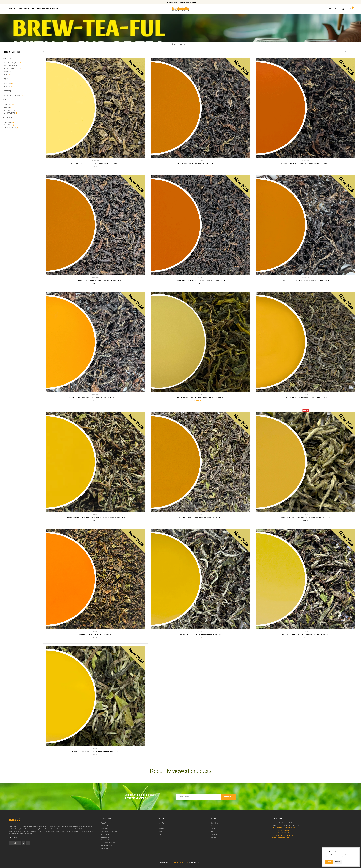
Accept (329, 861)
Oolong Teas (9, 71)
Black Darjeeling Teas (12, 63)
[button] (197, 400)
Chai (7, 74)
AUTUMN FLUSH (11, 128)
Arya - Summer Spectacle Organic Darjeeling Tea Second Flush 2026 (95, 397)
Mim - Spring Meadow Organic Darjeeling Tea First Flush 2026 (305, 634)
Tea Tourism (105, 834)
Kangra (213, 837)
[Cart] (351, 9)
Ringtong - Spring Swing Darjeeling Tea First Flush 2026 (200, 517)
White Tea (161, 826)
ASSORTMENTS (10, 113)
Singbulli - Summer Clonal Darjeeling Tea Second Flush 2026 (200, 163)
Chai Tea (161, 834)
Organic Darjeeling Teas (13, 95)
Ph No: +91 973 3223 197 (281, 832)
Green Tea (161, 828)
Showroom (104, 828)
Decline (337, 861)
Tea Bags (8, 107)
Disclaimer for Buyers (108, 843)
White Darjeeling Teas (12, 65)
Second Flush (10, 125)
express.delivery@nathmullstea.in (283, 835)
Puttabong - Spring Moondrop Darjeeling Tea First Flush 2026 (95, 751)
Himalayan (214, 834)
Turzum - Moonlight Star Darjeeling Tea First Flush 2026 (200, 634)
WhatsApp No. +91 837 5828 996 (284, 828)
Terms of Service (106, 845)
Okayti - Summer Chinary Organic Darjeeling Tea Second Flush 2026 (95, 280)
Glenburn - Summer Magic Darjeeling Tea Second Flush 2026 (306, 280)
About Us (104, 823)
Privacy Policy (106, 840)
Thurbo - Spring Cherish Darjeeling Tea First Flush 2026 (306, 397)
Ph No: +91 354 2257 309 (281, 830)
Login (330, 9)
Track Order (105, 837)
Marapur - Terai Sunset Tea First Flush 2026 (95, 634)
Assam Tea (8, 83)
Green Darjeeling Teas (12, 68)
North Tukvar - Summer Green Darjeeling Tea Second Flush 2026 (95, 163)
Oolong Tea (161, 831)
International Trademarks (109, 831)
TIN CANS (9, 104)
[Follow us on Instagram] (15, 843)
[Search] (343, 9)
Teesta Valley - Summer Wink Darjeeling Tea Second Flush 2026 (200, 280)
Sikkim (213, 831)
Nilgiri (213, 828)
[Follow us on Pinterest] (19, 843)
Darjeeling (214, 823)
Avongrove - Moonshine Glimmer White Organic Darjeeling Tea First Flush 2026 (95, 517)
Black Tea (161, 823)
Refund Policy (105, 848)
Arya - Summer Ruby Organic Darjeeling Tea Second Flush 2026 (305, 163)
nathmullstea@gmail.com (280, 837)
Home (175, 44)
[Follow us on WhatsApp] (23, 843)
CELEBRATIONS (10, 110)
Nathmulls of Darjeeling (180, 862)
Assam (213, 826)
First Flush (9, 122)
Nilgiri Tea (8, 86)
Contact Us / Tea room (108, 826)
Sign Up (337, 9)
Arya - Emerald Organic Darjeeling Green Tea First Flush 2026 (200, 397)
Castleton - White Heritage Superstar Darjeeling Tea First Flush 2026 (305, 517)
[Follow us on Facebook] (11, 843)
